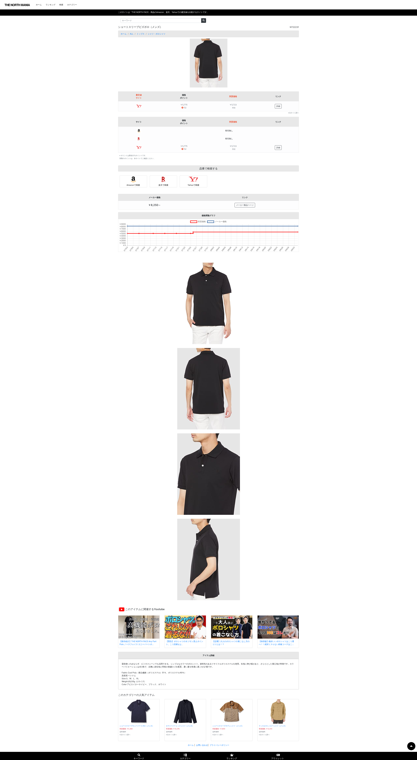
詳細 (278, 106)
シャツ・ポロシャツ (156, 34)
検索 (61, 4)
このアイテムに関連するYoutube (145, 609)
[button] (131, 63)
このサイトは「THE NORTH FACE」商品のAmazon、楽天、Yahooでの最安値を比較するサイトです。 (163, 12)
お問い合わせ (202, 745)
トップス (140, 34)
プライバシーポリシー (219, 745)
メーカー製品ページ (245, 205)
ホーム (39, 4)
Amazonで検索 (133, 185)
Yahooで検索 (193, 185)
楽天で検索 (163, 185)
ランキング (50, 4)
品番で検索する (208, 168)
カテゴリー (72, 4)
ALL (131, 34)
